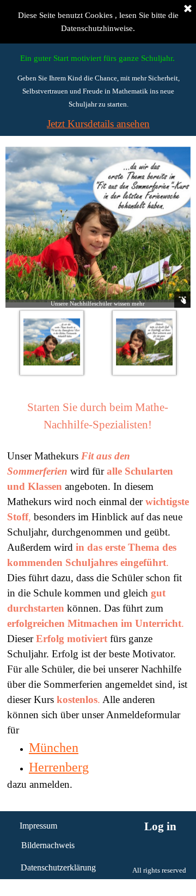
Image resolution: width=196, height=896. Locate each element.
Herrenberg (59, 767)
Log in (160, 826)
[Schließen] (187, 9)
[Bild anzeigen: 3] (144, 342)
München (53, 748)
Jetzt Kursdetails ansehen (98, 123)
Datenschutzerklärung (58, 867)
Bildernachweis (48, 845)
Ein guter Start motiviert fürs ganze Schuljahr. (97, 58)
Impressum (38, 825)
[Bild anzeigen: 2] (51, 342)
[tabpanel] (98, 90)
